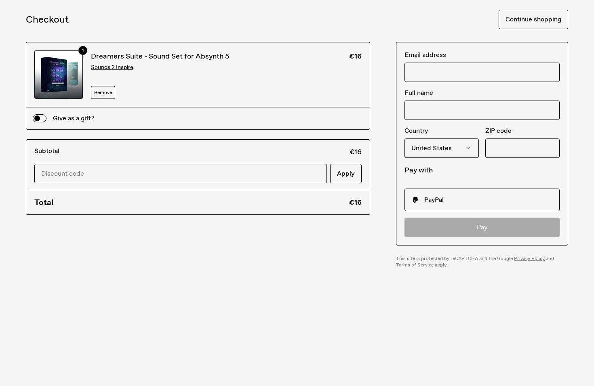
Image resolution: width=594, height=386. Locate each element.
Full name (418, 92)
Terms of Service (415, 265)
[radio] (482, 200)
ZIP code (498, 130)
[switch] (39, 118)
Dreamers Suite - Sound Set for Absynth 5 (160, 56)
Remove (103, 92)
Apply (346, 173)
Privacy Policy (529, 258)
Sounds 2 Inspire (112, 67)
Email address (425, 55)
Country (416, 130)
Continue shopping (533, 19)
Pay (482, 227)
